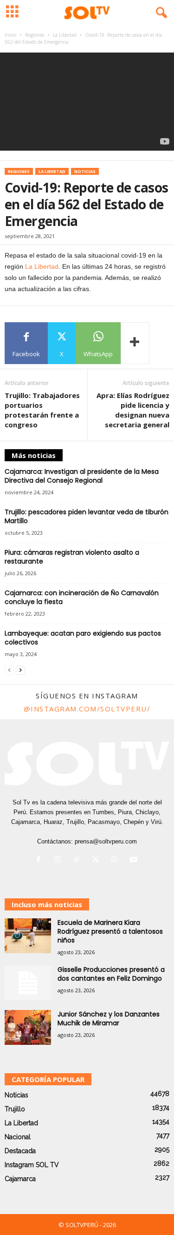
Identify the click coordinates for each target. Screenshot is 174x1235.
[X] (97, 860)
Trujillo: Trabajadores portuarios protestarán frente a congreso (42, 410)
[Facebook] (40, 860)
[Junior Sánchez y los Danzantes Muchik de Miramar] (28, 1027)
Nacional (18, 1137)
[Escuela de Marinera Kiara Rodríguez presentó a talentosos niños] (28, 935)
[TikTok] (78, 860)
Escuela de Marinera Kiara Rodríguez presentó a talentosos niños (110, 931)
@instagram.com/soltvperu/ (87, 708)
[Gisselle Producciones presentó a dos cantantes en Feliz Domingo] (28, 982)
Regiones (34, 35)
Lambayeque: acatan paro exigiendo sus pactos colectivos (83, 638)
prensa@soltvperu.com (106, 841)
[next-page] (20, 670)
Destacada (20, 1151)
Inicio (10, 35)
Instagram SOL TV (32, 1165)
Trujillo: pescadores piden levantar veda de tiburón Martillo (86, 516)
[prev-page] (9, 670)
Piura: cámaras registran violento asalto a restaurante (72, 557)
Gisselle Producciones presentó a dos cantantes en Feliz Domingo (111, 974)
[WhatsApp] (116, 860)
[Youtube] (134, 860)
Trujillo (15, 1109)
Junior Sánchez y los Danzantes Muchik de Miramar (109, 1018)
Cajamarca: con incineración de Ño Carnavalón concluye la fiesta (82, 597)
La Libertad (65, 35)
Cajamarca (20, 1178)
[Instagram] (59, 860)
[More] (135, 343)
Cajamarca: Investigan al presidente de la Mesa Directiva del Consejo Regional (82, 476)
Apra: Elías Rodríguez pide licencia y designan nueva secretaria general (133, 410)
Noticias (85, 171)
